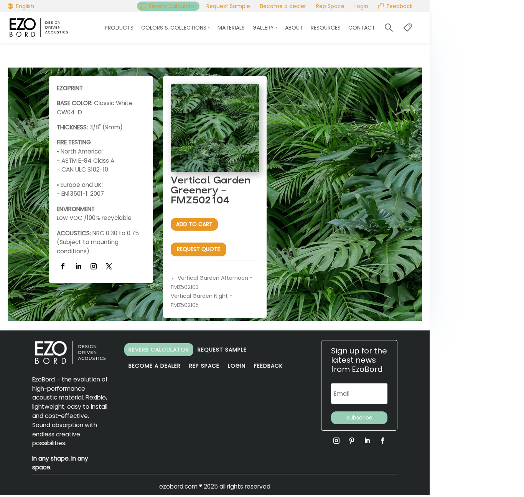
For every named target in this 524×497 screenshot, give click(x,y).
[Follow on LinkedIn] (78, 266)
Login (237, 366)
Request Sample (222, 349)
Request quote (198, 249)
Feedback (268, 366)
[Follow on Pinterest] (352, 441)
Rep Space (204, 366)
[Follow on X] (109, 266)
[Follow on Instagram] (93, 266)
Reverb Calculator (159, 349)
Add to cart (194, 224)
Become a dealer (155, 366)
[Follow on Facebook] (63, 266)
